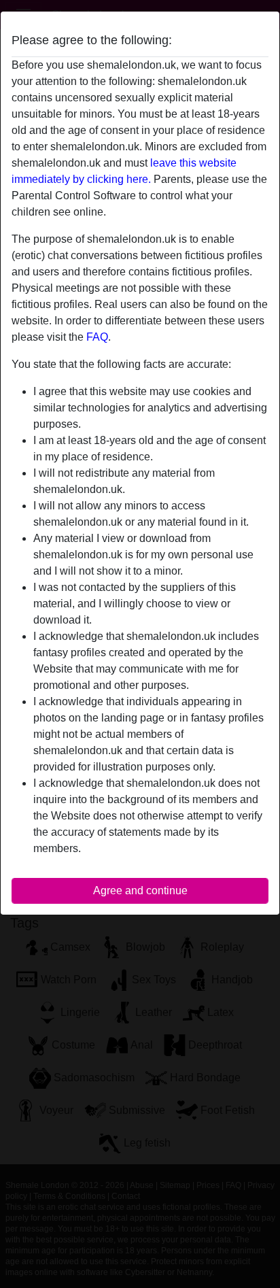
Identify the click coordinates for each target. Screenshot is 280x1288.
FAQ (97, 337)
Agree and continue (140, 890)
